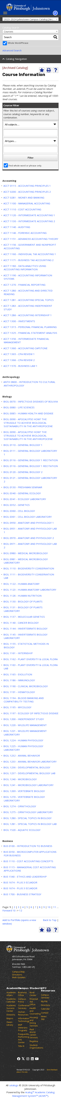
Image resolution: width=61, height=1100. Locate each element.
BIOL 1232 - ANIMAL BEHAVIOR (21, 755)
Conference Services (24, 1007)
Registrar (34, 1041)
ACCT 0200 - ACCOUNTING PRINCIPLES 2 (27, 191)
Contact (44, 1012)
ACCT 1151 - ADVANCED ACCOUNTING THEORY (30, 238)
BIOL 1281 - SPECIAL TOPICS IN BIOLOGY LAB (30, 824)
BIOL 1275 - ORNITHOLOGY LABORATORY (28, 812)
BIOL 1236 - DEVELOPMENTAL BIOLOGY (26, 767)
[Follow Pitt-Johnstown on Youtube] (37, 1059)
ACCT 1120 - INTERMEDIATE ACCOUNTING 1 (29, 215)
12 (20, 910)
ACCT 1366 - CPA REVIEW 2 (19, 360)
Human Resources (23, 1013)
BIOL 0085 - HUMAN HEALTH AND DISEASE (28, 413)
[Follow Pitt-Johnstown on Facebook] (19, 1059)
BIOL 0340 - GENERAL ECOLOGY (22, 493)
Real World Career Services (34, 1033)
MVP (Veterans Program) (22, 1028)
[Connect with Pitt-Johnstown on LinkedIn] (32, 1059)
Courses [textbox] (8, 31)
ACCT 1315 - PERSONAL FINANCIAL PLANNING (30, 327)
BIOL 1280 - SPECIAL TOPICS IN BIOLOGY (27, 818)
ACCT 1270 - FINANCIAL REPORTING (24, 284)
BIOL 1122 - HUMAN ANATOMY (21, 583)
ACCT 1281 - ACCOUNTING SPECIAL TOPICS (28, 300)
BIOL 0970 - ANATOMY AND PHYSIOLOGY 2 (28, 538)
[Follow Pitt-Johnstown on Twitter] (23, 1059)
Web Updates (18, 977)
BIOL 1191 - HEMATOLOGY (19, 692)
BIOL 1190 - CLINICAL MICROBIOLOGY (25, 686)
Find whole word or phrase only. (25, 165)
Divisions (11, 1014)
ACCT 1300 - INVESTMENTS (19, 321)
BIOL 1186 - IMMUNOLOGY (19, 680)
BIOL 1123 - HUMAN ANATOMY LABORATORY (29, 589)
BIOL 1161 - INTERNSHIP (18, 653)
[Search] (55, 37)
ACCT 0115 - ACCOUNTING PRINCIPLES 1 (27, 185)
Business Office (22, 994)
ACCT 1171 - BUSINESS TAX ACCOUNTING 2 (28, 260)
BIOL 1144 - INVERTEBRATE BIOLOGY (25, 628)
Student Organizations (36, 1046)
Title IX (21, 1046)
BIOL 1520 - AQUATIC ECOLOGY (22, 830)
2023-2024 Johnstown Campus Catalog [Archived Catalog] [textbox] (31, 19)
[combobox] (30, 19)
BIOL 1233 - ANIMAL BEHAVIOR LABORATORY (30, 761)
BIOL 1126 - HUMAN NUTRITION (22, 595)
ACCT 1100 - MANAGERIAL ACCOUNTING (26, 203)
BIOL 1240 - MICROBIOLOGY (20, 779)
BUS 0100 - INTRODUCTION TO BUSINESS (27, 846)
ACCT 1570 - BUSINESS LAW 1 (20, 365)
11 (54, 907)
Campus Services (45, 996)
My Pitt (44, 1001)
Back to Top (49, 920)
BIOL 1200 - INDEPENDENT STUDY (23, 719)
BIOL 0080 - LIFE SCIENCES (18, 407)
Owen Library (10, 1023)
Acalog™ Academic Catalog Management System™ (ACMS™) (33, 1094)
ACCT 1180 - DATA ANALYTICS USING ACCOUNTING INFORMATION (24, 267)
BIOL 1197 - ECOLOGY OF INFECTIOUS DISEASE (30, 713)
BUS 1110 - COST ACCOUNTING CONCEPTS (28, 861)
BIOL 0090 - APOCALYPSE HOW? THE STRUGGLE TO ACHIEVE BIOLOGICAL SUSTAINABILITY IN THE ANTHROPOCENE (28, 423)
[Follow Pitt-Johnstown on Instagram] (28, 1059)
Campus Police (22, 1000)
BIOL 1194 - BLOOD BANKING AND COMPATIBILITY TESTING (23, 699)
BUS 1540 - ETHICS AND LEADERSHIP (25, 876)
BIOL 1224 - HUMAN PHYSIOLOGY (23, 740)
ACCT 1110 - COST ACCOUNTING (22, 209)
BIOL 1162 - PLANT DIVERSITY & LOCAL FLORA (30, 659)
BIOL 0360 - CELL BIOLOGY (19, 510)
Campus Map (18, 971)
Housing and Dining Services (34, 1021)
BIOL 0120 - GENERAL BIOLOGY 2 (22, 472)
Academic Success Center (11, 1008)
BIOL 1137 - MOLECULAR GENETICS (24, 616)
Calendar (45, 1008)
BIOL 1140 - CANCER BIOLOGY (21, 622)
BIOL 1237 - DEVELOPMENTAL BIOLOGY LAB (29, 773)
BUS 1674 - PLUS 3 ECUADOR (20, 882)
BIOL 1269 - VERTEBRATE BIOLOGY (24, 791)
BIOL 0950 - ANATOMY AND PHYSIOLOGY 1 (28, 522)
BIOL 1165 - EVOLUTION (17, 674)
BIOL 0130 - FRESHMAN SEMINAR (22, 487)
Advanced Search (11, 50)
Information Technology (23, 1020)
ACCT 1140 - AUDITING (16, 227)
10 (48, 907)
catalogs (13, 1085)
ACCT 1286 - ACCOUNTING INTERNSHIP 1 (27, 315)
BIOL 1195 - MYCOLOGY (17, 707)
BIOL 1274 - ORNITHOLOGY (19, 806)
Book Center (33, 994)
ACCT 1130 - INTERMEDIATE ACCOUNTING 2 (29, 221)
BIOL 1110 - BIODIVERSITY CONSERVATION (28, 568)
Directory (45, 1005)
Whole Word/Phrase (18, 42)
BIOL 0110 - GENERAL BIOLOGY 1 (22, 445)
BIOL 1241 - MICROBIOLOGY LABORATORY (28, 785)
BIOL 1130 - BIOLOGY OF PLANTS (22, 601)
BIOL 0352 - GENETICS (16, 504)
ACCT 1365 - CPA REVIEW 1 (19, 354)
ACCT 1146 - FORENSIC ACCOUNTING (25, 232)
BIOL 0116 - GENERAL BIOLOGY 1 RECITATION (30, 460)
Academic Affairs (11, 994)
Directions (17, 974)
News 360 (43, 1018)
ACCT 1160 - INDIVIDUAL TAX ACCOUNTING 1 (29, 254)
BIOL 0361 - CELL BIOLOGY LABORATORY (27, 516)
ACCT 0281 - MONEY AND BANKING (23, 197)
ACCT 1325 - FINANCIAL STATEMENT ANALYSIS (30, 332)
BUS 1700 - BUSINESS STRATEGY (22, 894)
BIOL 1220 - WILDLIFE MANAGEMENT (25, 725)
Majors (10, 1018)
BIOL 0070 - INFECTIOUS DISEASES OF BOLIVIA (30, 401)
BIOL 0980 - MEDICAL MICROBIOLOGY (25, 553)
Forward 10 (8, 910)
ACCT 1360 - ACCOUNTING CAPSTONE (25, 348)
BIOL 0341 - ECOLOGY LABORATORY (24, 499)
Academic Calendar (11, 1000)
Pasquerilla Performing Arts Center (23, 1038)
